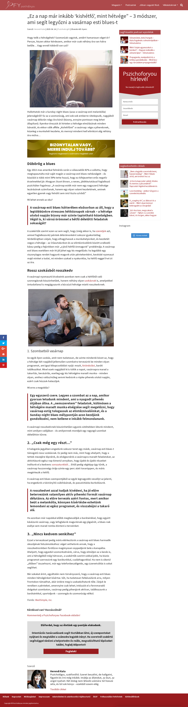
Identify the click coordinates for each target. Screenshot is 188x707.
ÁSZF (95, 696)
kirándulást (88, 365)
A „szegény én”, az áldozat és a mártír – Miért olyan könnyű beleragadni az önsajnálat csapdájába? (143, 204)
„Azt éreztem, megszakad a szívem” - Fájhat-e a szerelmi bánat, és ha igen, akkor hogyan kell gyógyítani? (143, 214)
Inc (50, 600)
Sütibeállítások (132, 696)
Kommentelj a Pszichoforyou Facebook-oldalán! (53, 615)
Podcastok (131, 5)
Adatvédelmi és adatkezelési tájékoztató (71, 696)
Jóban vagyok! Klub (149, 5)
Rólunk (6, 696)
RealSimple (41, 600)
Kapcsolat (16, 696)
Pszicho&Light (64, 29)
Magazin (116, 5)
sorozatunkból (60, 464)
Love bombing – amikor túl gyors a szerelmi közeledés (144, 192)
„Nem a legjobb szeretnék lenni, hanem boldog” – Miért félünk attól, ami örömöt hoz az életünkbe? (143, 175)
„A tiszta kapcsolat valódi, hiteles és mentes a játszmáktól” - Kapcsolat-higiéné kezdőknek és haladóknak (144, 185)
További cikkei (58, 689)
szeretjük (101, 231)
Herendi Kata (39, 29)
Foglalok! (71, 651)
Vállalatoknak (169, 5)
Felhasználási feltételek (111, 696)
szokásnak (90, 280)
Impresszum (44, 696)
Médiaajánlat (30, 696)
